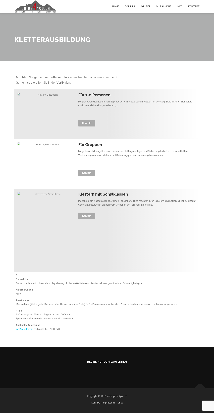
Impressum (108, 402)
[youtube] (115, 370)
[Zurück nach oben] (200, 388)
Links (120, 402)
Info (180, 6)
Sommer (130, 6)
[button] (86, 123)
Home (115, 6)
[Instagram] (107, 370)
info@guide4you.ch (26, 329)
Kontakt (194, 6)
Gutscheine (163, 6)
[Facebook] (99, 370)
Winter (145, 6)
